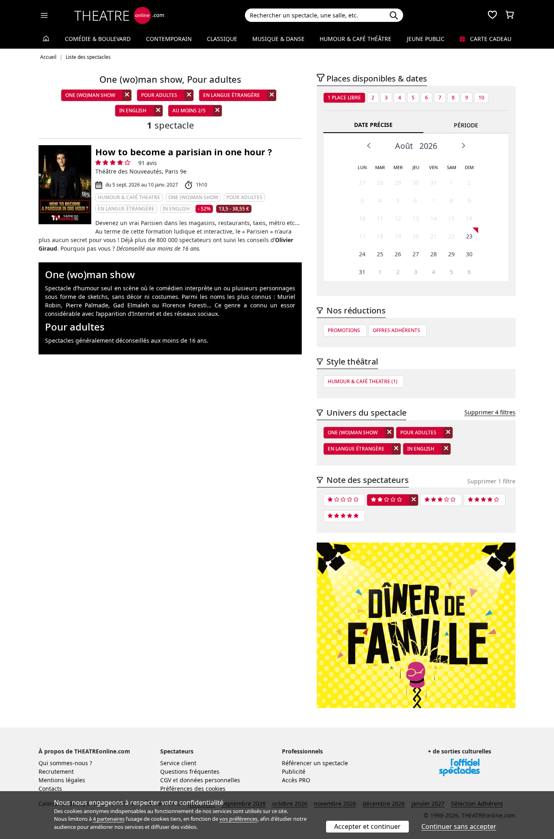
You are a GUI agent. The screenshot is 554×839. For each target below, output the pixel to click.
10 (481, 97)
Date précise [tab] (373, 125)
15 (451, 218)
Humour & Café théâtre (355, 39)
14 (433, 218)
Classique (222, 39)
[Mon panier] (510, 15)
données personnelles (210, 780)
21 (433, 236)
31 (433, 183)
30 (415, 183)
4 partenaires (109, 818)
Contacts (50, 788)
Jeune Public (425, 39)
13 (415, 218)
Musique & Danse (278, 39)
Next (463, 145)
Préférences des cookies (192, 788)
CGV (165, 780)
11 (380, 218)
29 (398, 183)
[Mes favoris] (492, 15)
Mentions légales (62, 780)
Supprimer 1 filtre (491, 481)
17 (362, 236)
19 (398, 236)
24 (362, 254)
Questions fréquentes (189, 771)
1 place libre (344, 97)
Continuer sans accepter (458, 826)
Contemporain (169, 39)
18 (380, 236)
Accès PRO (296, 780)
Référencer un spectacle (315, 763)
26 (398, 254)
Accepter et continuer (367, 826)
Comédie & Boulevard (98, 39)
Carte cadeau (489, 39)
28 (380, 183)
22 (451, 236)
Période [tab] (466, 125)
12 (398, 218)
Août (404, 145)
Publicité (293, 771)
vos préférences (238, 818)
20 (415, 236)
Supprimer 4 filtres (489, 412)
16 (469, 218)
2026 (428, 145)
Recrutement (56, 771)
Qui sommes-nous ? (65, 763)
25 (380, 254)
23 (469, 236)
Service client (178, 763)
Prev (369, 145)
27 (362, 183)
